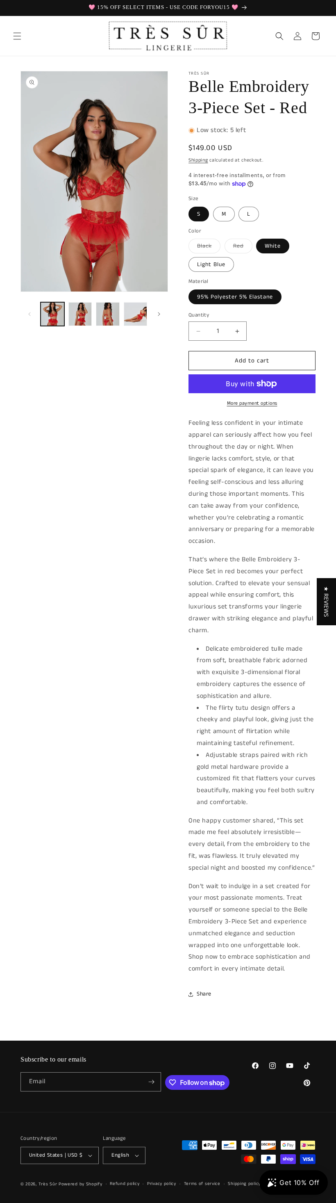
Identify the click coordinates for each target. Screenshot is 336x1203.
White (273, 246)
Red (242, 247)
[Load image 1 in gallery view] (52, 314)
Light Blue (211, 264)
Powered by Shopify (80, 1184)
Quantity (198, 315)
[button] (17, 36)
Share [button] (204, 994)
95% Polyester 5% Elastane (235, 297)
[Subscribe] (152, 1081)
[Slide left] (29, 314)
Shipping (198, 160)
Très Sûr (49, 1184)
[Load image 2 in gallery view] (80, 314)
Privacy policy (161, 1183)
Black (208, 247)
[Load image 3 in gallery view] (108, 314)
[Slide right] (159, 314)
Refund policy (124, 1183)
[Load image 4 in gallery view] (136, 314)
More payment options (252, 403)
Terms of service (202, 1183)
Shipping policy (244, 1183)
